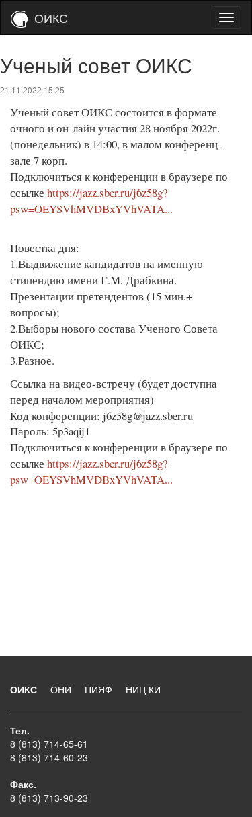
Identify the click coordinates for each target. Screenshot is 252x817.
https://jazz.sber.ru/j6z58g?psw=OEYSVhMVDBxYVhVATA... (91, 200)
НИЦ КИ (143, 689)
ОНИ (62, 689)
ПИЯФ (100, 689)
